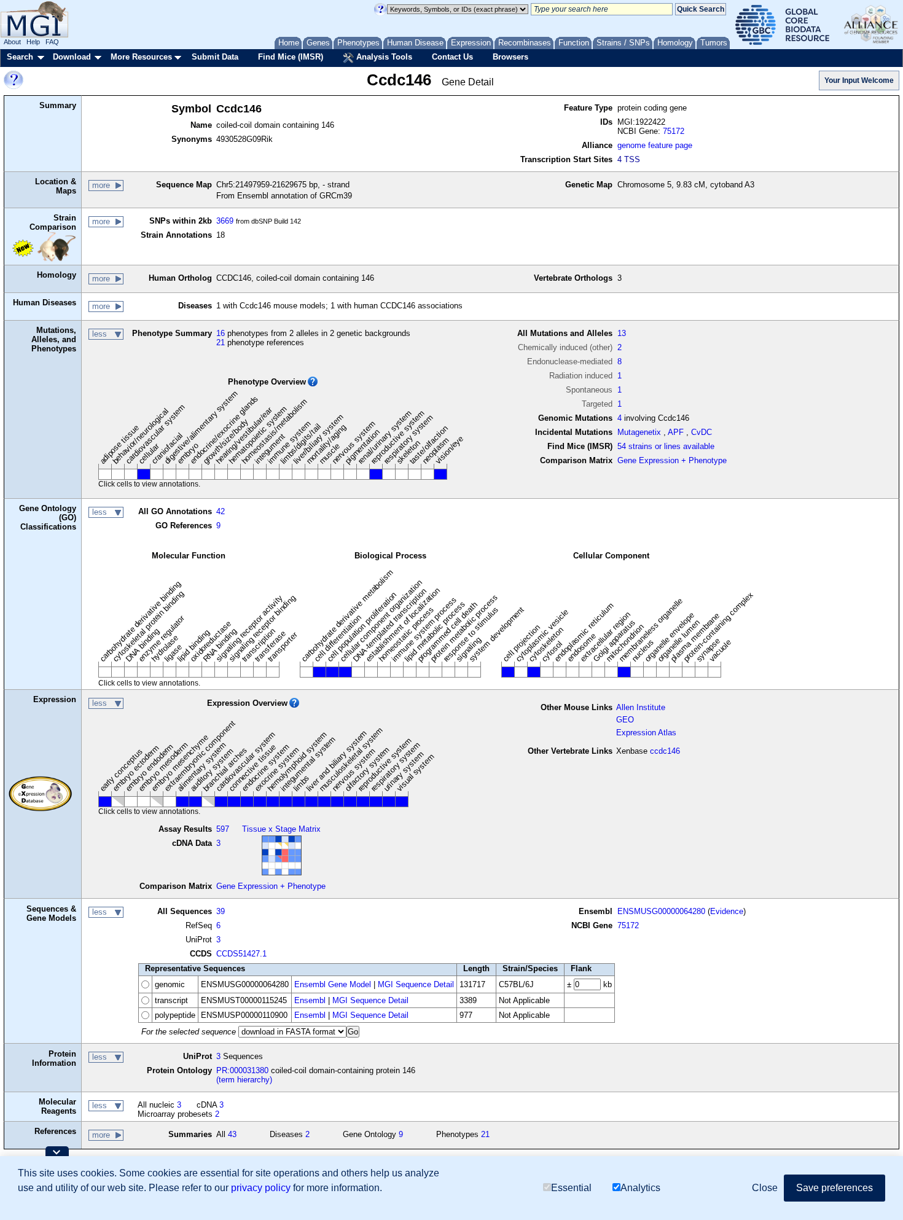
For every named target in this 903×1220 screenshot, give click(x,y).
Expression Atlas (646, 732)
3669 (224, 220)
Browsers (510, 56)
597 (222, 829)
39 (220, 911)
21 (220, 342)
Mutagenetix (639, 432)
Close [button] (765, 1188)
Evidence (726, 911)
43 (232, 1134)
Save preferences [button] (834, 1188)
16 (220, 333)
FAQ (52, 41)
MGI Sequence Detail (416, 984)
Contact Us (452, 56)
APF (676, 432)
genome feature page (654, 145)
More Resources (141, 56)
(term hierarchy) (244, 1079)
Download (72, 56)
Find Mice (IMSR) (290, 56)
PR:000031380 (242, 1070)
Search (20, 56)
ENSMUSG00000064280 (661, 911)
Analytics (640, 1188)
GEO (625, 719)
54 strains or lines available (665, 446)
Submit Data (215, 56)
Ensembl (310, 1000)
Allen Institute (640, 707)
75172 (673, 131)
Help (33, 41)
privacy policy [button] (261, 1188)
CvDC (701, 432)
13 (621, 333)
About (12, 41)
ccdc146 (665, 751)
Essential (571, 1188)
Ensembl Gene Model (332, 984)
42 (220, 511)
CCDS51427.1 (241, 953)
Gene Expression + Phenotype (672, 460)
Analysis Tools (383, 56)
